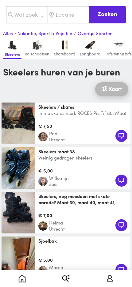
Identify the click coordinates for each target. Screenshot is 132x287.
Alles (8, 33)
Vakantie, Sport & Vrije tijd (45, 33)
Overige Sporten (95, 33)
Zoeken (107, 14)
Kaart (115, 88)
